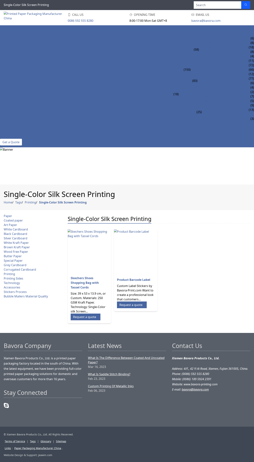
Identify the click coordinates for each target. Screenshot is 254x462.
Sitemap (61, 441)
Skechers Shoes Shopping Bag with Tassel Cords (85, 282)
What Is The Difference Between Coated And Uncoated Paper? (126, 360)
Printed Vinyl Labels (218, 114)
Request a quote (84, 317)
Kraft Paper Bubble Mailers (200, 87)
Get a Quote (11, 142)
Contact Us (9, 136)
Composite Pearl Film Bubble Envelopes (210, 92)
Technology (12, 283)
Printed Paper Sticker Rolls (224, 105)
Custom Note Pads (214, 52)
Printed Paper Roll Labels (222, 110)
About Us (7, 128)
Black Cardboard (15, 234)
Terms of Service (15, 441)
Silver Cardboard (15, 238)
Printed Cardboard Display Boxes (217, 74)
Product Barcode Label (133, 280)
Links (8, 448)
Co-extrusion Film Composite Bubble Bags (212, 101)
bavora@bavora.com (206, 21)
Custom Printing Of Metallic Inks (111, 386)
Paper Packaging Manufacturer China (37, 448)
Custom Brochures (214, 38)
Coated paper (13, 220)
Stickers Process (15, 292)
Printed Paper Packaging (210, 65)
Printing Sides (13, 278)
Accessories (12, 287)
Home (4, 29)
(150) (187, 70)
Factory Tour (11, 132)
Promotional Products (218, 61)
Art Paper (10, 225)
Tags (18, 202)
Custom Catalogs (213, 43)
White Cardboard (16, 229)
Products (8, 34)
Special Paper (13, 261)
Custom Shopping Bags (18, 78)
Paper (8, 216)
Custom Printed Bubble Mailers (25, 87)
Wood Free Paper (16, 252)
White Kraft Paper (16, 243)
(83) (194, 81)
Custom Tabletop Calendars (221, 47)
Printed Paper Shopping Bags (220, 78)
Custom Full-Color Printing (23, 38)
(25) (199, 112)
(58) (196, 49)
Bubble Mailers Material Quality (26, 296)
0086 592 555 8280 (80, 21)
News (4, 123)
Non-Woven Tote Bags (215, 83)
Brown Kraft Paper (17, 247)
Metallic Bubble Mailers (198, 96)
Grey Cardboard (15, 265)
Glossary (46, 441)
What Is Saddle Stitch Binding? (109, 374)
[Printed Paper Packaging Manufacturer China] (33, 18)
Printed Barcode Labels (220, 119)
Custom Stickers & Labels (20, 105)
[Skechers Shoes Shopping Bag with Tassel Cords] (89, 251)
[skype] (6, 405)
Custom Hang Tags (214, 56)
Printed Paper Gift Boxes (210, 70)
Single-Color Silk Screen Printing (63, 202)
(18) (176, 94)
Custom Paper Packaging (20, 65)
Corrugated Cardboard (20, 269)
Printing (30, 202)
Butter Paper (13, 256)
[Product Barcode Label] (135, 251)
